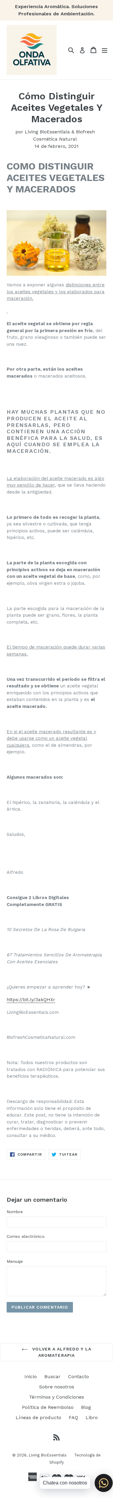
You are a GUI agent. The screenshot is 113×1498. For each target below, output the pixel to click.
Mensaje (15, 1261)
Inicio (30, 1376)
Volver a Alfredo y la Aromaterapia (61, 1352)
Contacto (78, 1376)
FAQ (73, 1417)
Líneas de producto (38, 1417)
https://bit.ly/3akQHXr (31, 999)
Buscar (52, 1376)
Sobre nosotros (56, 1387)
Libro (92, 1417)
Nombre (15, 1211)
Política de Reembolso (48, 1407)
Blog (86, 1407)
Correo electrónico (26, 1236)
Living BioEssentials (48, 1455)
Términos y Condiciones (56, 1397)
